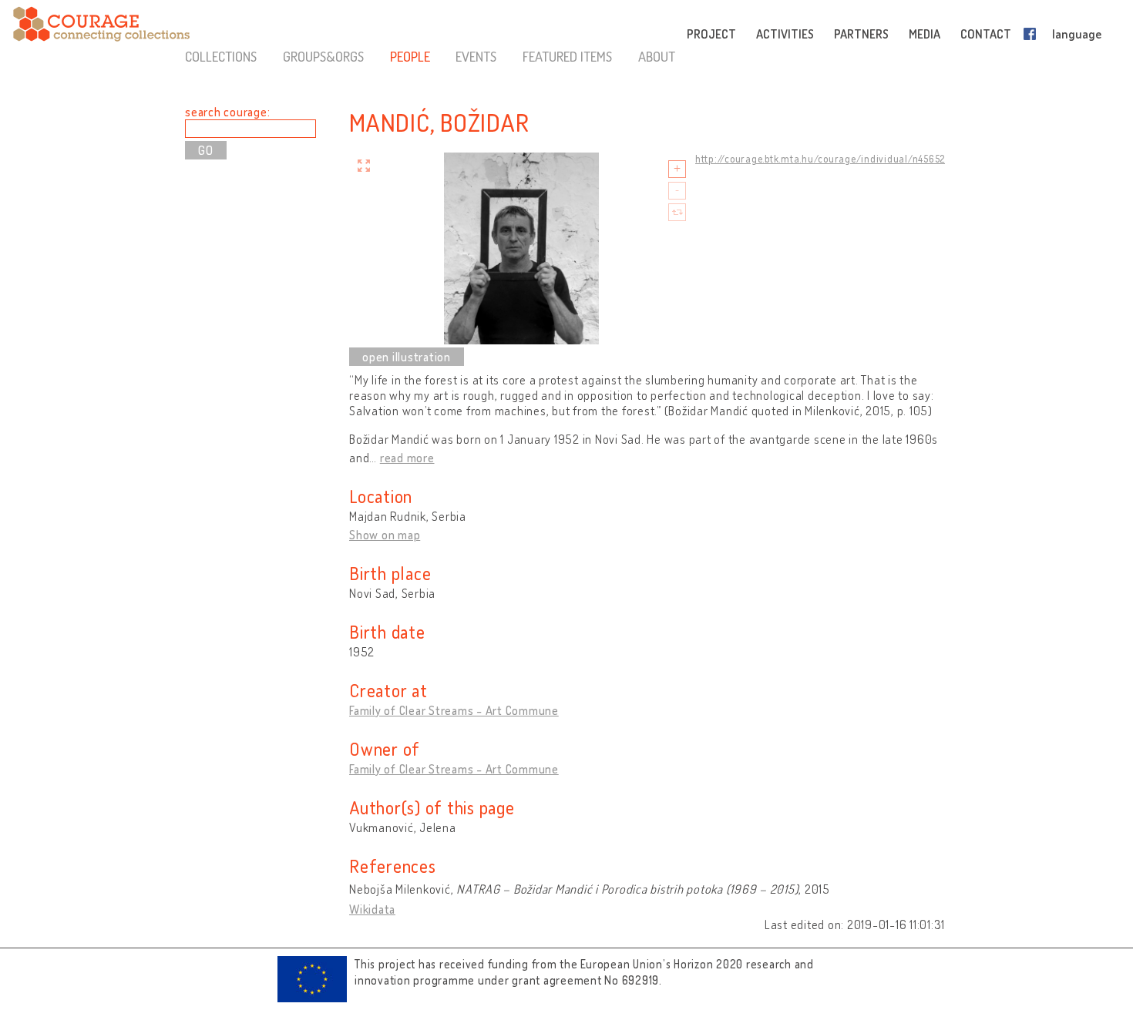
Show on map (384, 534)
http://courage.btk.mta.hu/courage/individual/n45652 (820, 159)
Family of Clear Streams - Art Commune (454, 710)
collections (221, 56)
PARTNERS (861, 34)
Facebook (1033, 34)
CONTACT (985, 34)
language (1076, 34)
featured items (567, 56)
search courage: (227, 111)
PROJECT (711, 34)
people (410, 56)
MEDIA (924, 34)
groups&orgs (323, 56)
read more (407, 457)
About (656, 56)
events (476, 56)
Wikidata (372, 909)
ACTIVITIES (785, 34)
